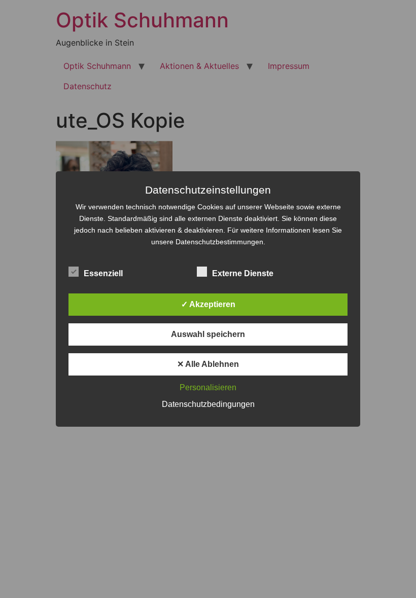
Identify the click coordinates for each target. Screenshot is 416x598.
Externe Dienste (242, 273)
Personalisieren (208, 387)
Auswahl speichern (208, 334)
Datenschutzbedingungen (208, 404)
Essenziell (103, 273)
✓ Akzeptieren (208, 304)
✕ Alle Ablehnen (208, 364)
